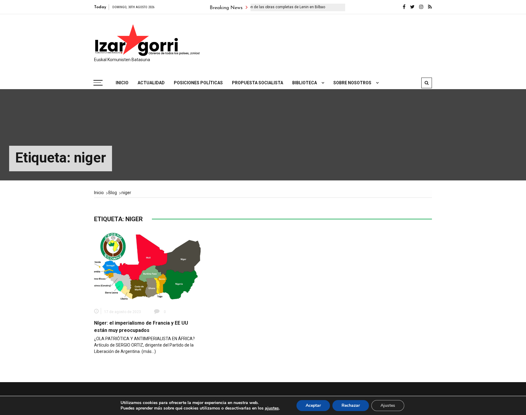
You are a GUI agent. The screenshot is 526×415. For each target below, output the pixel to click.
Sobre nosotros (352, 82)
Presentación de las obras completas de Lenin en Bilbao (270, 7)
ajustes (272, 408)
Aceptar (313, 405)
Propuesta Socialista (257, 82)
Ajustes (387, 405)
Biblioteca (304, 82)
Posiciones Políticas (198, 82)
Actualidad (151, 82)
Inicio (122, 82)
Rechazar (351, 405)
